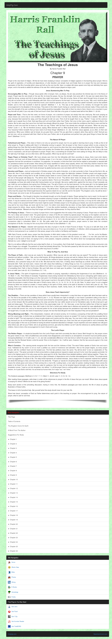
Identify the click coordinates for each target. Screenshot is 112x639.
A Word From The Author (16, 430)
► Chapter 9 (12, 475)
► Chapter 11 (13, 484)
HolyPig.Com (12, 5)
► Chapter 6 (12, 461)
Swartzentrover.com (100, 634)
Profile (13, 597)
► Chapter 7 (12, 466)
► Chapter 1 (12, 439)
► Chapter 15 (13, 502)
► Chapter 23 (13, 537)
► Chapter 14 (13, 497)
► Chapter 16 (13, 506)
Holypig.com (12, 634)
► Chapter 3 (12, 448)
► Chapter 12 (13, 488)
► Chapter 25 (13, 546)
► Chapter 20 (13, 524)
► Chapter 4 (12, 453)
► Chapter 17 (13, 511)
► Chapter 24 (13, 542)
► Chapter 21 (13, 528)
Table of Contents (14, 421)
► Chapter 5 (12, 457)
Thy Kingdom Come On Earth (18, 426)
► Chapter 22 (13, 533)
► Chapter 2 (12, 444)
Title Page (11, 417)
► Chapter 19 (13, 520)
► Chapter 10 (13, 479)
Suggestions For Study (16, 435)
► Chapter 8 (12, 470)
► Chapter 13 (13, 493)
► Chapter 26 (13, 551)
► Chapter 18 (13, 515)
